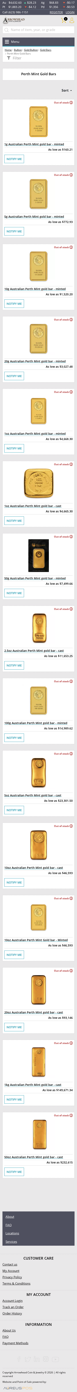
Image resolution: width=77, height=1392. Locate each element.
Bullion (18, 50)
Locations (12, 1233)
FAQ (9, 1225)
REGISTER (56, 12)
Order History (12, 1313)
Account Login (12, 1301)
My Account (10, 1271)
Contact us (9, 1264)
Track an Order (13, 1307)
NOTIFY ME (14, 159)
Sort (65, 90)
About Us (9, 1330)
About (10, 1217)
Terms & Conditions (16, 1283)
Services (11, 1242)
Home (8, 50)
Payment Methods (15, 1343)
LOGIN (70, 12)
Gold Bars (45, 50)
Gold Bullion (31, 50)
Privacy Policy (12, 1277)
